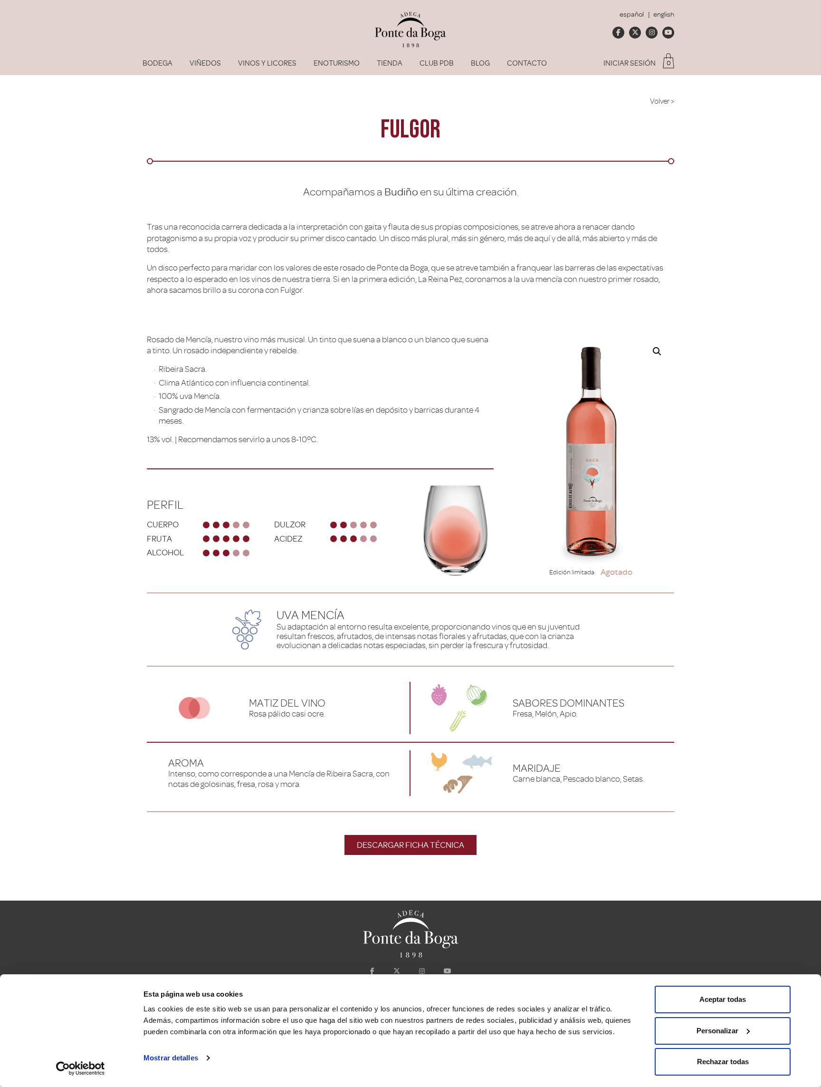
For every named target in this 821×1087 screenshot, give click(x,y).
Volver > (662, 101)
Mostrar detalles (170, 1058)
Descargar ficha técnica (410, 845)
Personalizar (717, 1031)
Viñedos (205, 63)
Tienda (389, 63)
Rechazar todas (723, 1062)
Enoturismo (337, 63)
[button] (657, 351)
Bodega (157, 63)
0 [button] (669, 63)
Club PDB (437, 63)
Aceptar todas (722, 999)
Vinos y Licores (267, 63)
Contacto (527, 63)
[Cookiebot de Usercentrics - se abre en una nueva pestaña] (80, 1068)
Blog (480, 63)
